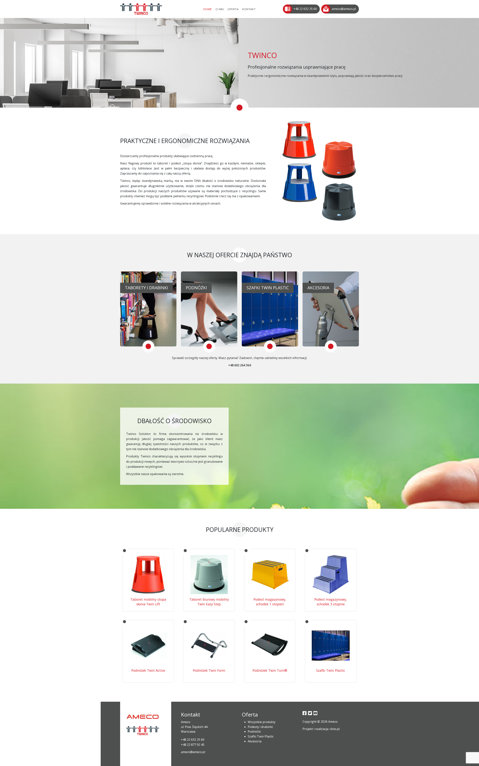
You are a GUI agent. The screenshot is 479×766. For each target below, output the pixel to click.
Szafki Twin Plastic (330, 670)
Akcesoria (254, 741)
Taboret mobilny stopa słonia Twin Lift (148, 601)
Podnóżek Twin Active (148, 670)
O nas (220, 9)
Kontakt (249, 9)
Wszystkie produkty (261, 722)
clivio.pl (334, 729)
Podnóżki (254, 731)
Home (207, 9)
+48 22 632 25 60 (305, 9)
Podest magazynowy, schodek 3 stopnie (330, 601)
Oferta (233, 9)
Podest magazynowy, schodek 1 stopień (270, 601)
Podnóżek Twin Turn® (270, 670)
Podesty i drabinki (260, 727)
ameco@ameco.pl (344, 9)
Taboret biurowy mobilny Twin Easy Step (209, 601)
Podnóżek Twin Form (209, 670)
